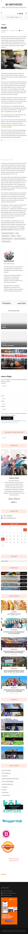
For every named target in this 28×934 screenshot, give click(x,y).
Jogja (14, 724)
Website (3, 406)
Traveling (14, 629)
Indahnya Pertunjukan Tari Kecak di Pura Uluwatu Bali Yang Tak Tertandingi (14, 651)
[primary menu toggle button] (1, 13)
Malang (14, 753)
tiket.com (8, 207)
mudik (17, 233)
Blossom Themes (11, 931)
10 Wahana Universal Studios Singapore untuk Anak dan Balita (14, 632)
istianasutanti (5, 30)
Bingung (4, 327)
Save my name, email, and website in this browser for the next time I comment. (14, 414)
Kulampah (4, 787)
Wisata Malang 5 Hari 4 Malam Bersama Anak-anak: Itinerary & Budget (14, 690)
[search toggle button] (26, 13)
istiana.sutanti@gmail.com (9, 518)
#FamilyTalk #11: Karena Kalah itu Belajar (12, 367)
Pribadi (4, 24)
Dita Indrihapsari (6, 773)
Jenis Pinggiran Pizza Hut (14, 614)
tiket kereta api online (6, 241)
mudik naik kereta (5, 235)
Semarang (13, 235)
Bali (14, 739)
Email (2, 401)
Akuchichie (4, 776)
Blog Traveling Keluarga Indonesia (14, 7)
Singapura (14, 710)
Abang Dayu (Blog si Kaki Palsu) (10, 778)
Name (3, 395)
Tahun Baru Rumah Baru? (8, 345)
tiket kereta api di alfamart (7, 238)
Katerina (4, 789)
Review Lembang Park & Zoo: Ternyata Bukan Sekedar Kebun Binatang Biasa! (14, 671)
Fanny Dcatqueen (6, 770)
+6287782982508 (7, 516)
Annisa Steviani (6, 795)
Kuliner (14, 611)
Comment (3, 383)
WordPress (23, 931)
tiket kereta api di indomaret (19, 238)
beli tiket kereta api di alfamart (7, 233)
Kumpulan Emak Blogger (14, 807)
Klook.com (3, 874)
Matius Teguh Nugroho (8, 781)
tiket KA (18, 235)
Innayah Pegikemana (7, 784)
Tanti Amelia (5, 792)
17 (2, 539)
